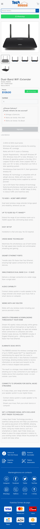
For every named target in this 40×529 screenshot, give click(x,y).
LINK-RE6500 (5, 135)
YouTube (34, 483)
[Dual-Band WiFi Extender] (20, 37)
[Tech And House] (20, 4)
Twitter (25, 483)
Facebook (16, 483)
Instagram (6, 483)
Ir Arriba (34, 494)
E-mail (25, 494)
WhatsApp (21, 16)
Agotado (20, 129)
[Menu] (5, 4)
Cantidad (5, 98)
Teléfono (15, 494)
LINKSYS (7, 85)
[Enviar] (37, 11)
